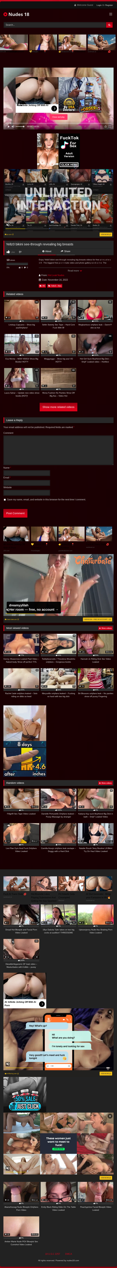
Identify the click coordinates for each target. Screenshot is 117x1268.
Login (99, 5)
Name (7, 468)
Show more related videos (58, 407)
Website (7, 487)
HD (43, 286)
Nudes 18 (18, 14)
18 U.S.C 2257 (52, 1254)
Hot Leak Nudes (56, 275)
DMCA (68, 1254)
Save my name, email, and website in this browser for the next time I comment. (46, 499)
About (48, 251)
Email (7, 477)
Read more (73, 270)
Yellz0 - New (56, 286)
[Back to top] (108, 1259)
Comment (8, 433)
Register (109, 5)
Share (67, 251)
